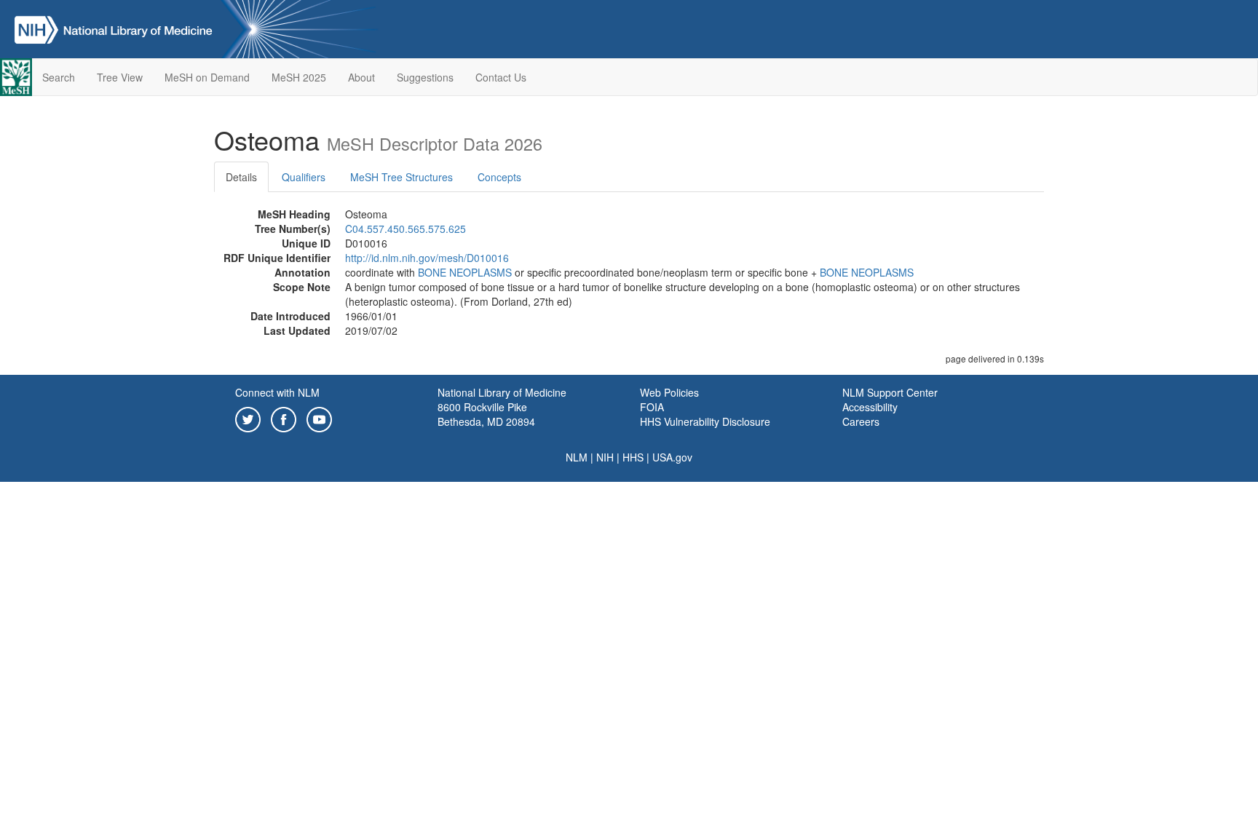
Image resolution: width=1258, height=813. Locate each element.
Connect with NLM (277, 392)
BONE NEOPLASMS (465, 272)
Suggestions (425, 77)
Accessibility (870, 407)
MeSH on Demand (207, 77)
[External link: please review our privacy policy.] (248, 418)
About (361, 77)
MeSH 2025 (299, 77)
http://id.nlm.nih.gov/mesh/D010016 (427, 257)
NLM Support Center (890, 392)
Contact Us (500, 77)
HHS (633, 457)
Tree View (120, 77)
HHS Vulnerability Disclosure (705, 421)
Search (58, 77)
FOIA (652, 407)
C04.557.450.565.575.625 (405, 228)
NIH (605, 457)
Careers (860, 421)
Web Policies (669, 392)
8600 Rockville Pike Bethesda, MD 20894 (486, 414)
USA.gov (672, 457)
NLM (577, 457)
